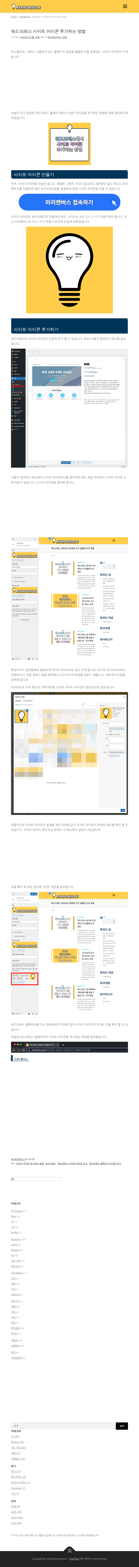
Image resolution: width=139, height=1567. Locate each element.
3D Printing (17, 1211)
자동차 (14, 1340)
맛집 (13, 1323)
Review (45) (17, 1442)
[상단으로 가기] (70, 1551)
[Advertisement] (69, 85)
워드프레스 (50, 1164)
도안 (13, 1289)
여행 (13, 1306)
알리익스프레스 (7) (20, 1482)
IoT (12, 1222)
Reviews (15, 1239)
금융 (13, 1284)
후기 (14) (16, 1471)
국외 (13, 1317)
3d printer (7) (18, 1488)
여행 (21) (16, 1453)
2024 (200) (17, 1517)
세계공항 (15, 1328)
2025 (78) (16, 1512)
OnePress (74, 1559)
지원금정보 (16, 1358)
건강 (13, 1278)
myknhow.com (57, 37)
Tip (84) (15, 1436)
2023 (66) (16, 1523)
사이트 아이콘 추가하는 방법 (30, 1164)
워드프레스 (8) (18, 1477)
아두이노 (15, 1301)
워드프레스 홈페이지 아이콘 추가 (105, 1164)
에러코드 (15, 1266)
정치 (13, 1352)
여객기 (14, 1333)
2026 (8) (15, 1506)
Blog (13, 1216)
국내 (13, 1312)
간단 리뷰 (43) (18, 1447)
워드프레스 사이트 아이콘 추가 (73, 1164)
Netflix (14, 1232)
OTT (13, 1227)
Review (15, 1250)
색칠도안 (15, 1294)
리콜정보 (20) (18, 1459)
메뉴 (124, 6)
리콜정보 (15, 1346)
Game (14, 1244)
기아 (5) (15, 1494)
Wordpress (24, 17)
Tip (12, 1255)
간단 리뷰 (16, 1261)
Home (14, 17)
